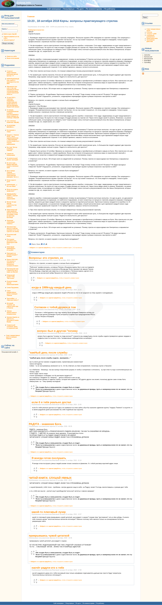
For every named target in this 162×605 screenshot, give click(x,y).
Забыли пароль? (9, 40)
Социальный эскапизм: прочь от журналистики (12, 326)
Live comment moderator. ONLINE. (13, 121)
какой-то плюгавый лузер (49, 511)
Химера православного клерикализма (12, 312)
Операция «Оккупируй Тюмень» (10, 222)
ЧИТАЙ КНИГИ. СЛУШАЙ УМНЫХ (50, 477)
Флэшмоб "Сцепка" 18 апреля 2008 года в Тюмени (12, 305)
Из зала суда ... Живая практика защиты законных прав (12, 165)
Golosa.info (23, 2)
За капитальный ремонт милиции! (12, 159)
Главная (30, 16)
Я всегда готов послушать (49, 458)
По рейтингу (109, 9)
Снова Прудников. (13, 287)
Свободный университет (151, 36)
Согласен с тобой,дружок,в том (55, 307)
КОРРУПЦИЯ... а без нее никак (12, 185)
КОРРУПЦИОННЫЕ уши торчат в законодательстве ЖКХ (13, 81)
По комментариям (94, 9)
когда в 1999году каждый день (52, 287)
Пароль (4, 29)
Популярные (68, 9)
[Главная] (8, 6)
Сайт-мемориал (54, 9)
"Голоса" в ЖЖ (151, 34)
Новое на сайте (12, 56)
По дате (80, 9)
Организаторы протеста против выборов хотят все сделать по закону (13, 229)
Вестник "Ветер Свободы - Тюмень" (12, 149)
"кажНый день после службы (48, 352)
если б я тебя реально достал (51, 402)
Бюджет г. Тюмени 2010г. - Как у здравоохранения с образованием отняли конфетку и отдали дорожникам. (13, 139)
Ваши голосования (13, 58)
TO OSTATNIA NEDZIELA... (11, 126)
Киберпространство (36, 30)
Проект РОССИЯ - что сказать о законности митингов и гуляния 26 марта (12, 263)
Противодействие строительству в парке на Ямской (12, 270)
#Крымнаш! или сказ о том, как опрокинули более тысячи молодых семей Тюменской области (13, 90)
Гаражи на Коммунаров (11, 154)
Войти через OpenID (10, 34)
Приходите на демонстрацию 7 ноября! (12, 255)
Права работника (152, 38)
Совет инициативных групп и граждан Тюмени (12, 293)
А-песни (149, 32)
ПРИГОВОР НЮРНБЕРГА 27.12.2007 (11, 248)
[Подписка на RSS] (143, 74)
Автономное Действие (151, 40)
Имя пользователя (8, 23)
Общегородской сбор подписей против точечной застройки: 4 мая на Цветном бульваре (12, 213)
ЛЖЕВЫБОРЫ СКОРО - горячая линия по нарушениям (12, 196)
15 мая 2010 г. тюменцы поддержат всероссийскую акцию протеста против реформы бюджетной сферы (13, 102)
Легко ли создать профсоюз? (12, 190)
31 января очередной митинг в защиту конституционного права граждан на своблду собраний (13, 113)
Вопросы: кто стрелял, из (46, 257)
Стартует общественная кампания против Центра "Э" (12, 73)
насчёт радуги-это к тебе (48, 567)
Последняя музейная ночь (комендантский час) (12, 242)
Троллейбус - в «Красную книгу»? (13, 299)
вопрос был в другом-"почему (57, 330)
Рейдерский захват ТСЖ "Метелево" (11, 276)
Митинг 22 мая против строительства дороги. (12, 204)
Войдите (32, 247)
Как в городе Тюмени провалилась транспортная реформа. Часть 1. (13, 174)
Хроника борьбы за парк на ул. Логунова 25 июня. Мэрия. (13, 319)
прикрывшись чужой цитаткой (49, 535)
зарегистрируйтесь (44, 247)
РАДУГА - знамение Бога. (45, 424)
